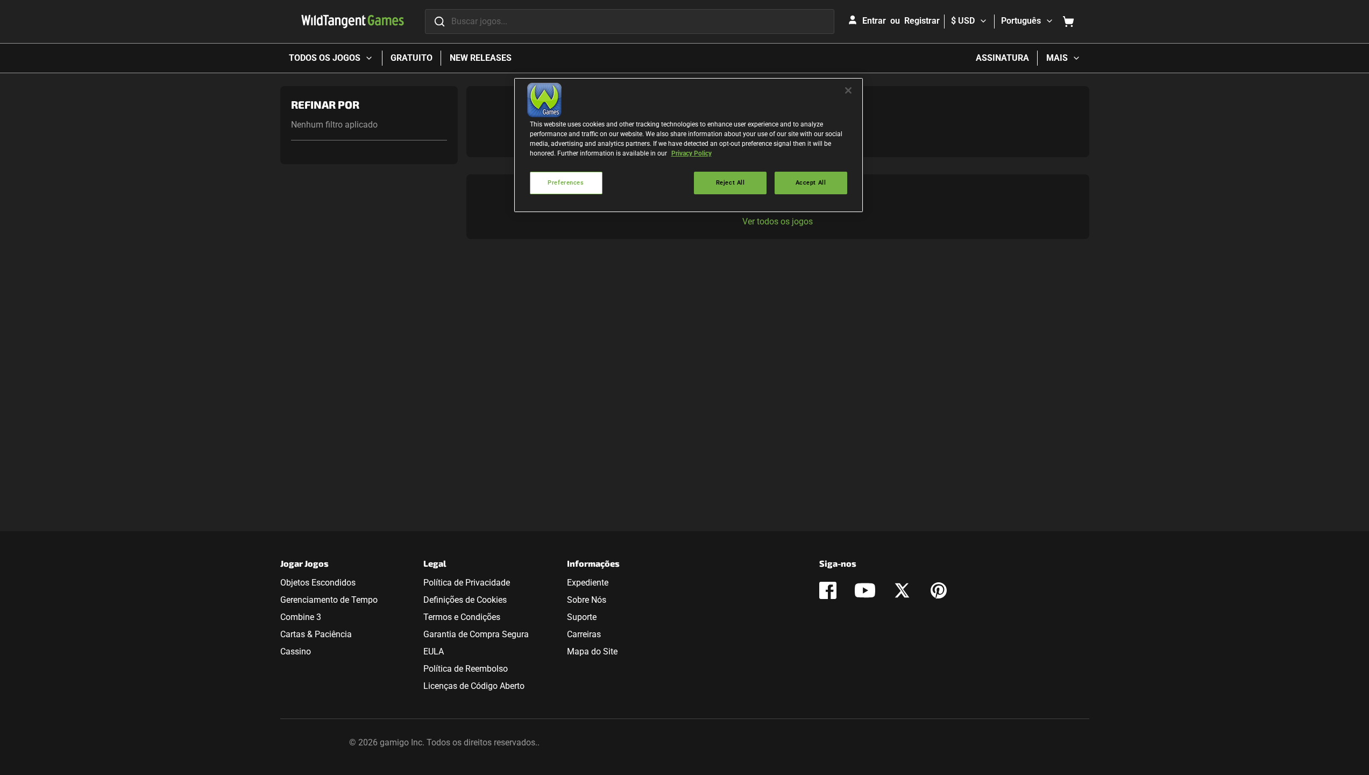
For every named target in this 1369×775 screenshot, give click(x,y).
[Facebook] (827, 590)
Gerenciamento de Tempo (329, 600)
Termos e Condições (461, 617)
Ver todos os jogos (777, 221)
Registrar (922, 21)
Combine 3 (300, 617)
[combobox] (629, 21)
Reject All (730, 182)
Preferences (566, 182)
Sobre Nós (586, 600)
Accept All (811, 182)
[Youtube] (865, 590)
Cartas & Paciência (316, 634)
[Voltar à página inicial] (353, 21)
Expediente (587, 582)
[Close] (848, 90)
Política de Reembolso (465, 669)
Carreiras (584, 634)
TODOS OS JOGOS (324, 58)
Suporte (582, 617)
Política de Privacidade (466, 582)
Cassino (295, 651)
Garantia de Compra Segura (476, 634)
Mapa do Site (592, 651)
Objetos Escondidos (318, 582)
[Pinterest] (938, 590)
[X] (902, 590)
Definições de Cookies (465, 600)
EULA (433, 651)
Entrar (874, 21)
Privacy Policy (691, 153)
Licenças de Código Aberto (473, 686)
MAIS (1057, 58)
